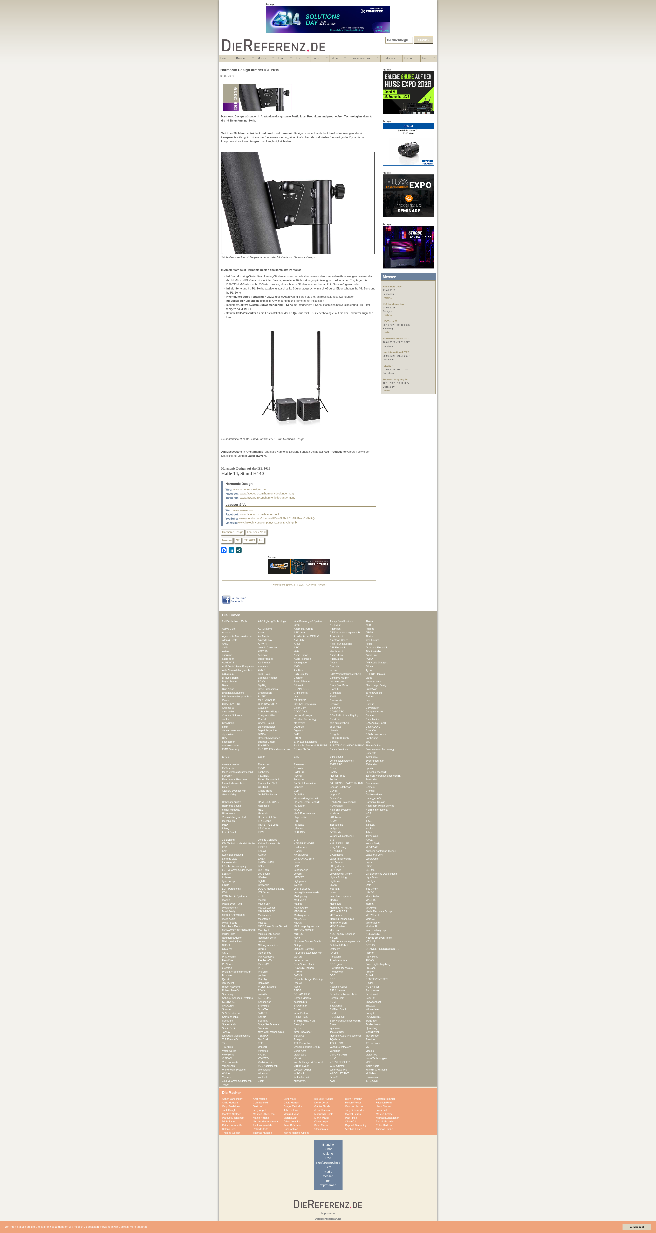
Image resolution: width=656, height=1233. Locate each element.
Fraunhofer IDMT (267, 783)
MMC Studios (337, 926)
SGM (333, 1002)
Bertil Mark (290, 1098)
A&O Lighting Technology (272, 621)
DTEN (297, 738)
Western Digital (302, 1069)
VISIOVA (227, 1058)
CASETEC (300, 700)
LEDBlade (335, 870)
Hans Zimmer (383, 1106)
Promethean (336, 971)
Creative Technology (305, 719)
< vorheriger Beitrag (283, 584)
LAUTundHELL (266, 862)
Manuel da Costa (323, 1114)
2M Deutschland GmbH (235, 621)
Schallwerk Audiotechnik (343, 994)
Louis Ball (381, 1110)
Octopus (298, 945)
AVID (297, 666)
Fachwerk (263, 772)
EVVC (261, 768)
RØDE (297, 990)
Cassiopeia (336, 700)
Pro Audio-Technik (304, 968)
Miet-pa (262, 922)
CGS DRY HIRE (231, 704)
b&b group (228, 674)
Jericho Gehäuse (267, 839)
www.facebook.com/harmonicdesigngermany (267, 493)
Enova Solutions (339, 749)
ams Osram (372, 640)
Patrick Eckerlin (384, 1121)
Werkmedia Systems (234, 1069)
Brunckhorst (301, 692)
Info (424, 59)
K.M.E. (369, 839)
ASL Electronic (338, 647)
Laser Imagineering (340, 858)
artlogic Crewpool (267, 647)
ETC (296, 756)
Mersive (370, 919)
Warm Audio (372, 1066)
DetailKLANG (373, 726)
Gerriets (370, 787)
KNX (224, 851)
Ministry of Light (338, 922)
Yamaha (226, 1077)
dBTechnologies (267, 726)
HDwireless (336, 805)
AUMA (369, 658)
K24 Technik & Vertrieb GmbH (239, 843)
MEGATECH (301, 919)
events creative (230, 764)
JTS (332, 839)
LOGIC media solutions (271, 888)
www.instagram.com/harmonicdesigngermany (267, 497)
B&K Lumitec (301, 674)
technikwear (372, 1032)
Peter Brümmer (292, 1125)
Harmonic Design (232, 532)
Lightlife (262, 881)
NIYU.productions (232, 941)
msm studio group (376, 930)
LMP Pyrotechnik (231, 888)
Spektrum (227, 1020)
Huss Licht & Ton (267, 817)
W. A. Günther (337, 1066)
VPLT (369, 1062)
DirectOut (371, 730)
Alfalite (369, 636)
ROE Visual (372, 986)
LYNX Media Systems (234, 896)
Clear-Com (300, 707)
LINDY (226, 885)
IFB (296, 821)
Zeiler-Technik (301, 1077)
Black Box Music (339, 685)
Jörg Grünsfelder (354, 1110)
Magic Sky (264, 903)
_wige (225, 1084)
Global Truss (265, 790)
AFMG (369, 632)
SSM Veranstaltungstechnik (345, 1020)
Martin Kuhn (290, 1117)
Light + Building (338, 877)
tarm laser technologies (271, 1032)
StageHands (229, 1024)
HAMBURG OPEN (268, 802)
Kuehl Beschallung (232, 854)
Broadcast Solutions (233, 692)
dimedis (334, 730)
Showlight (263, 1005)
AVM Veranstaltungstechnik (237, 670)
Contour (370, 715)
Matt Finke (351, 1117)
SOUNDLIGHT (338, 1017)
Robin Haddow (384, 1125)
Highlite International (377, 809)
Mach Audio (372, 896)
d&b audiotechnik (339, 723)
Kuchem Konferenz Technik (381, 851)
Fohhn (333, 779)
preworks (227, 968)
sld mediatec (373, 1009)
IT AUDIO (299, 832)
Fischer (298, 775)
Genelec (298, 787)
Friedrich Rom (384, 1102)
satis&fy (262, 994)
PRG (261, 968)
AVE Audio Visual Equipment (238, 666)
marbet (369, 903)
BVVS (333, 696)
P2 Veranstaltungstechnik (308, 952)
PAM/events (229, 956)
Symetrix (263, 1028)
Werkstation (264, 1069)
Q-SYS (298, 975)
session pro (300, 1002)
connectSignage (303, 715)
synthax (298, 1028)
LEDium (226, 873)
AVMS (261, 670)
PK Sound (227, 964)
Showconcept (373, 1002)
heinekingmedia (231, 809)
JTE (296, 839)
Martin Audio (301, 907)
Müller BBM (228, 934)
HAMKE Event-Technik (307, 802)
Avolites (298, 670)
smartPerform (301, 1013)
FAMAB (334, 772)
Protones (227, 975)
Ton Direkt (263, 1039)
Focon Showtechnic (269, 779)
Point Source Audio (304, 964)
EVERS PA (336, 764)
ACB (368, 625)
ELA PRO (263, 745)
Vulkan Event (301, 1066)
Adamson (335, 628)
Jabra (369, 832)
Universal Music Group (307, 1047)
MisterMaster (373, 922)
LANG (261, 858)
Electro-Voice (373, 745)
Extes (333, 768)
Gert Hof (257, 1106)
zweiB (333, 1081)
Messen (261, 59)
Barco (369, 677)
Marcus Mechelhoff (233, 1117)
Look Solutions (302, 888)
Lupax (333, 892)
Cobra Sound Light (268, 711)
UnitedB (262, 1047)
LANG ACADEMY (304, 858)
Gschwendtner (374, 794)
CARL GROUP (266, 700)
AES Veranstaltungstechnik (345, 632)
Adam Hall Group (303, 628)
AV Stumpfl (264, 662)
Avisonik (334, 666)
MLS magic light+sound (307, 926)
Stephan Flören (353, 1129)
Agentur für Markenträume (236, 636)
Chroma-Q (228, 707)
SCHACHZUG (302, 994)
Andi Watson (260, 1098)
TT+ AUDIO (336, 1043)
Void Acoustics (266, 1062)
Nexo (297, 937)
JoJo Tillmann (322, 1110)
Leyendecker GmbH (341, 873)
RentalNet (263, 983)
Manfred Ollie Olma (264, 1114)
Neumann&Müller (232, 937)
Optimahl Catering (304, 949)
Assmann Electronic (377, 647)
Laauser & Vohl (256, 532)
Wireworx (263, 1073)
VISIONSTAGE (338, 1054)
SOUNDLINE (373, 1017)
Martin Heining (261, 1117)
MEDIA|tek (336, 915)
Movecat (334, 930)
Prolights (263, 971)
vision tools (300, 1054)
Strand (333, 1024)
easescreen (228, 741)
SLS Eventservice (232, 1013)
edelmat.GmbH (266, 741)
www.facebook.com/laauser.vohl (259, 514)
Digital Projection (267, 730)
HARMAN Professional (343, 802)
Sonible (262, 1017)
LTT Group (264, 892)
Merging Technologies (342, 919)
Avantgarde (300, 662)
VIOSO (262, 1054)
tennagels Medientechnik (236, 1035)
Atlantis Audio (373, 651)
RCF (332, 979)
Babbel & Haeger (267, 677)
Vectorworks (229, 1051)
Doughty (334, 734)
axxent (333, 670)
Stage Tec (371, 1020)
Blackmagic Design (376, 685)
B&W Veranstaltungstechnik (345, 674)
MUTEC (298, 934)
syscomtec (336, 1028)
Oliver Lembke (292, 1121)
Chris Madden (230, 1102)
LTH (224, 892)
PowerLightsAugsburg (378, 964)
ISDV (261, 832)
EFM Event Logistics (305, 741)
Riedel (369, 983)
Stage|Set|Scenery (268, 1024)
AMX (225, 643)
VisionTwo (371, 1054)
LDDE (369, 866)
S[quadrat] (371, 1028)
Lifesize (262, 877)
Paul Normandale (262, 1125)
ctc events (299, 723)
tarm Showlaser (302, 1032)
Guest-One (336, 798)
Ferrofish (227, 775)
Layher (369, 862)
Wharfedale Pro (338, 1069)
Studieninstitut (373, 1024)
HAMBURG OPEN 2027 (396, 338)
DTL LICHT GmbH (340, 738)
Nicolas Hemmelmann (265, 1121)
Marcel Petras (353, 1114)
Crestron (334, 719)
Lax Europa (336, 862)
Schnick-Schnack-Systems (237, 998)
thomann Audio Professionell (345, 1035)
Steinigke (299, 1024)
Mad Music (300, 900)
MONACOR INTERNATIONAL (239, 930)
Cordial (262, 719)
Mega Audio (228, 919)
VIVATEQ (263, 1058)
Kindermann (300, 847)
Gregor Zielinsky (293, 1106)
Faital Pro (299, 772)
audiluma (227, 655)
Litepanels (263, 885)
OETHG (370, 945)
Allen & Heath (229, 640)
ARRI (369, 643)
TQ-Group (335, 1039)
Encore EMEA (302, 749)
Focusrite (299, 779)
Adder (261, 632)
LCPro (297, 866)
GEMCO (263, 787)
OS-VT (226, 952)
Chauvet (334, 704)
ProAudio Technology (341, 968)
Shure (297, 1009)
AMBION (299, 640)
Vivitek (297, 1058)
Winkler (226, 1073)
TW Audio (227, 1047)
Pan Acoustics (266, 956)
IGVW (333, 821)
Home (223, 58)
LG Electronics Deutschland (381, 873)
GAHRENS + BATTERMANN (346, 783)
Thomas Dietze (384, 1129)
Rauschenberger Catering (308, 979)
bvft (296, 696)
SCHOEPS (264, 998)
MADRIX (371, 900)
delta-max (335, 726)
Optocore (335, 949)
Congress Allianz (267, 715)
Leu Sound (264, 873)
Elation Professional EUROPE (310, 745)
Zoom (261, 1081)
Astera (225, 651)
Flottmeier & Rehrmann (235, 779)
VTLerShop (228, 1066)
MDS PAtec (300, 911)
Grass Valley (229, 794)
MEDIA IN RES (338, 911)
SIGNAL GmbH (338, 1009)
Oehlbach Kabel (338, 945)
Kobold (262, 851)
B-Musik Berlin (230, 677)
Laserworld (372, 858)
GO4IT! (334, 790)
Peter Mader (321, 1125)
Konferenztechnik (359, 59)
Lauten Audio (229, 862)
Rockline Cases (338, 986)
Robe (297, 986)
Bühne (315, 59)
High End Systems (340, 809)
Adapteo (226, 632)
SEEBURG (228, 1002)
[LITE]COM (372, 1081)
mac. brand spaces (340, 896)
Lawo (297, 862)
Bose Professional (268, 689)
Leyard (298, 873)
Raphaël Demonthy (356, 1125)
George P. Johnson (340, 787)
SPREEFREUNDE (304, 1020)
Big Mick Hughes (323, 1098)
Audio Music (337, 655)
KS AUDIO (336, 851)
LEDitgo (370, 870)
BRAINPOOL (301, 689)
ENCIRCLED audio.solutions (274, 749)
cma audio (228, 711)
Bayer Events (229, 681)
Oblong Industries (268, 945)
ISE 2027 (388, 365)
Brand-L (334, 689)
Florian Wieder (353, 1102)
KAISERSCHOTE (304, 843)
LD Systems (337, 866)
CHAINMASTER (267, 704)
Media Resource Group (379, 911)
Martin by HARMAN (341, 907)
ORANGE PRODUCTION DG (383, 949)
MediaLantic (264, 915)
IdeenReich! (228, 821)
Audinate (263, 655)
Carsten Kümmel (385, 1098)
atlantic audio (337, 651)
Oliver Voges (321, 1121)
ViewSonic (228, 1054)
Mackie (226, 900)
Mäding (334, 900)
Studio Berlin (229, 1028)
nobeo (261, 941)
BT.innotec (335, 692)
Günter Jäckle (322, 1106)
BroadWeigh (265, 692)
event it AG (372, 756)
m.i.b (260, 896)
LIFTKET (299, 877)
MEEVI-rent (372, 915)
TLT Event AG (230, 1039)
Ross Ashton (291, 1129)
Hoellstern (335, 813)
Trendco (370, 1039)
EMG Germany (230, 749)
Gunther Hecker (354, 1106)
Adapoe (370, 628)
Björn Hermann (353, 1098)
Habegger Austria (231, 802)
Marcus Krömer (384, 1114)
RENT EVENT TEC (377, 979)
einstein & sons (230, 745)
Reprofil (298, 983)
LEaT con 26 (390, 321)
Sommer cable (230, 1017)
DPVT (225, 738)
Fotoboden (371, 779)
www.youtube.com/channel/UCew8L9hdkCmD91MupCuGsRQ (277, 518)
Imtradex (299, 824)
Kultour (262, 854)
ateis (296, 651)
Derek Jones (321, 1102)
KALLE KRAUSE (339, 843)
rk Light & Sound (267, 986)
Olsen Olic (351, 1121)
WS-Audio (299, 1073)
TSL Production (302, 1043)
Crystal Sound (266, 723)
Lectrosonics (301, 870)
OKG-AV (227, 949)
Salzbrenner (372, 990)
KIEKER (262, 847)
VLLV (333, 1058)
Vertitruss (335, 1051)
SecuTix (370, 998)
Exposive (299, 768)
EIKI (368, 741)
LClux (261, 866)
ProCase (370, 968)
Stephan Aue (321, 1129)
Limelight (370, 881)
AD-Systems (265, 628)
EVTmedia (228, 768)
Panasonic (335, 956)
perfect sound (301, 960)
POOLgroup (336, 964)
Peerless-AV (265, 960)
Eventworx (300, 764)
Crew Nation (372, 719)
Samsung (227, 994)
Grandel (370, 790)
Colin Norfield (260, 1102)
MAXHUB (371, 907)
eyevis (369, 768)
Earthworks (372, 738)
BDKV (261, 681)
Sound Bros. (301, 1017)
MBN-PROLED (266, 911)
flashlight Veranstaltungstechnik (383, 775)
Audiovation (336, 658)
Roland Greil (229, 1129)
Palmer (370, 952)
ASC (296, 647)
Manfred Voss (291, 1114)
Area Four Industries (341, 643)
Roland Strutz (260, 1129)
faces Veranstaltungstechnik (238, 772)
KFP (224, 847)
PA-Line (334, 952)
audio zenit (228, 658)
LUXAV (370, 892)
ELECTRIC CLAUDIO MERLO (347, 745)
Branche (240, 59)
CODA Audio (301, 711)
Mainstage (335, 903)
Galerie (408, 58)
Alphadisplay (265, 640)
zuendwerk (300, 1081)
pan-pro (298, 956)
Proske (370, 971)
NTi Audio (371, 941)
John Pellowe (291, 1110)
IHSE (369, 821)
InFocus (298, 828)
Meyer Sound (229, 922)
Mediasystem (301, 915)
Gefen (225, 787)
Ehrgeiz (334, 741)
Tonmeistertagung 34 (395, 379)
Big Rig (262, 685)
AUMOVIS (228, 662)
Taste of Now (337, 1032)
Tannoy (226, 1032)
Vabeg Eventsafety (340, 1047)
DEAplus (299, 726)
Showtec (370, 1005)
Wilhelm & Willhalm (376, 1069)
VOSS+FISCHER (340, 1062)
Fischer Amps (337, 775)
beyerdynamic (373, 681)
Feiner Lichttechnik (376, 772)
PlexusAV (263, 964)
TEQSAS (299, 1035)
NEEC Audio (373, 934)
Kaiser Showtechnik (269, 843)
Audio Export (301, 655)
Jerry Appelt (259, 1110)
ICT (368, 817)
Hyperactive (300, 817)
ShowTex (263, 1009)
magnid (298, 903)
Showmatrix (300, 1005)
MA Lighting (300, 896)
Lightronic (335, 881)
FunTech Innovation (305, 783)
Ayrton (369, 670)
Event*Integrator (375, 760)
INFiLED (370, 824)
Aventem (263, 666)
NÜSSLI (226, 945)
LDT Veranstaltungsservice (237, 870)
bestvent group (338, 681)
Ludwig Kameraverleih (306, 892)
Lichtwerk (227, 877)
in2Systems (336, 824)
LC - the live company (234, 866)
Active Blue (228, 628)
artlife (225, 647)
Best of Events (302, 681)
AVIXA (369, 666)
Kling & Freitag (338, 847)
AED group (300, 632)
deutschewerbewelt (233, 730)
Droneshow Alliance (269, 738)
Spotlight (263, 1020)
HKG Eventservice (304, 813)
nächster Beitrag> (316, 584)
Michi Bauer (228, 1121)
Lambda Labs (229, 858)
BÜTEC (262, 696)
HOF (368, 813)
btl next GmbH (374, 692)
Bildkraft (298, 685)
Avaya (333, 662)
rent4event (228, 983)
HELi (260, 809)
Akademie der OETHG (306, 636)
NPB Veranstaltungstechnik (345, 941)
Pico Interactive (338, 960)
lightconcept (228, 881)
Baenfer (298, 677)
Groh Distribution (267, 794)
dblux (225, 726)
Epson (261, 756)
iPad (328, 1158)
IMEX (225, 824)
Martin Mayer (321, 1117)
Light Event (372, 877)
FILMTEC (263, 775)
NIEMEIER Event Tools (379, 937)
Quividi (369, 975)
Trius (225, 1043)
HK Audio (263, 813)
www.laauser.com (243, 510)
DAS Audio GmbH (376, 723)
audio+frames (265, 658)
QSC (332, 975)
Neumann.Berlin (267, 937)
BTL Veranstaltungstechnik (237, 696)
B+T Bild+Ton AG (375, 674)
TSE (260, 1043)
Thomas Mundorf (262, 1132)
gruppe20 (335, 794)
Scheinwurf (372, 994)
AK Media (263, 636)
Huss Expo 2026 (392, 286)
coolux (225, 719)
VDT (368, 1047)
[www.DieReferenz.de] (272, 53)
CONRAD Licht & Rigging (344, 715)
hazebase (263, 805)
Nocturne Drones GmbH (307, 941)
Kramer (298, 851)
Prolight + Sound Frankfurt (236, 971)
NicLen (334, 937)
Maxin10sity (229, 911)
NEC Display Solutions (342, 934)
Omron (262, 949)
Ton (297, 59)
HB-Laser (299, 805)
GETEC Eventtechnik (234, 790)
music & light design (269, 934)
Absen (369, 621)
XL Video (370, 1073)
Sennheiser (264, 1002)
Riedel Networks (231, 986)
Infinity (225, 828)
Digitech (298, 730)
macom (262, 900)
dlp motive (228, 734)
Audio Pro (371, 655)
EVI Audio (371, 764)
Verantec (263, 1051)
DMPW (262, 734)
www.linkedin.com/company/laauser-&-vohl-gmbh (268, 522)
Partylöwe (227, 960)
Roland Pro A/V (230, 990)
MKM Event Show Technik (273, 926)
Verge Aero (300, 1051)
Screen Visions (302, 998)
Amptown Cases (339, 640)
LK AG (333, 885)
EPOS (225, 756)
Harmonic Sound (231, 805)
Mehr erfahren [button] (138, 1226)
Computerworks (375, 711)
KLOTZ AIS (372, 847)
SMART (262, 1013)
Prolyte (298, 971)
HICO (297, 809)
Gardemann (372, 783)
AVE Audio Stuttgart (376, 662)
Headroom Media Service (380, 805)
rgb (331, 983)
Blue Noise (228, 689)
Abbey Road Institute (341, 621)
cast (368, 700)
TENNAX (263, 1035)
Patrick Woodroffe (232, 1125)
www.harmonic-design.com (249, 489)
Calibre (369, 696)
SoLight (370, 1013)
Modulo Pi (371, 926)
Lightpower (300, 881)
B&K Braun (264, 674)
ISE (237, 540)
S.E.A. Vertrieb (338, 990)
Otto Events (264, 952)
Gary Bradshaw (231, 1106)
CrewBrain (228, 723)
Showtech (227, 1009)
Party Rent (372, 956)
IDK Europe (264, 821)
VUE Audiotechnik (268, 1066)
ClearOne (335, 707)
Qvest (225, 979)
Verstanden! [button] (637, 1226)
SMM (333, 1013)
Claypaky (263, 707)
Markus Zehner (266, 907)
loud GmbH (372, 888)
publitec (262, 975)
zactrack (263, 1077)
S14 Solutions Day (393, 304)
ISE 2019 (249, 540)
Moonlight (263, 930)
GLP (296, 790)
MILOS (298, 922)
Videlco (370, 1051)
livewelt (298, 885)
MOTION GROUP (304, 930)
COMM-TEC (337, 711)
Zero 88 (334, 1077)
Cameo (226, 700)
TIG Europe (372, 1035)
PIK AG (370, 960)
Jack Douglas (229, 1110)
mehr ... (388, 297)
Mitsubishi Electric (232, 926)
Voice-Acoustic (230, 1062)
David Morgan (291, 1102)
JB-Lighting (228, 839)
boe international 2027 (396, 352)
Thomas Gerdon (231, 1132)
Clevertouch (372, 707)
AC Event (335, 625)
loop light (334, 888)
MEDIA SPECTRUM (233, 915)
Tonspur (298, 1039)
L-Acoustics (336, 854)
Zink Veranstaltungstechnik (237, 1081)
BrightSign (371, 689)
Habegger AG (373, 798)
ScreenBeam (337, 998)
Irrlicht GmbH (229, 832)
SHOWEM (228, 1005)
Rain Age (263, 979)
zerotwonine (372, 1077)
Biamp (225, 685)
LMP (368, 885)
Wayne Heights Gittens (296, 1132)
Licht (280, 59)
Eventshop (264, 764)
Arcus (297, 643)
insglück (370, 828)
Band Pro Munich (339, 677)
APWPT (262, 643)
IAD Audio (335, 817)
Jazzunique (372, 836)
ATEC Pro (263, 651)
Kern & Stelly (373, 843)
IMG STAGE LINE (268, 824)
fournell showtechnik (233, 783)
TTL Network (373, 1043)
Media (334, 59)
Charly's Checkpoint (305, 704)
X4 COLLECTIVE (339, 1073)
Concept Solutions (232, 715)
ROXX (261, 990)
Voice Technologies (376, 1058)
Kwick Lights (301, 854)
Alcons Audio (337, 636)
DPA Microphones (376, 734)
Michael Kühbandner (387, 1117)
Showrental (336, 1005)
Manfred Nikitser (231, 1114)
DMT (296, 734)
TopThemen (388, 58)
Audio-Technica (302, 658)
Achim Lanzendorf (232, 1098)
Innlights (334, 828)
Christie (370, 704)
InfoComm (264, 828)
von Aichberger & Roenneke (309, 1062)
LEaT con (263, 870)
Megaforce (264, 919)
